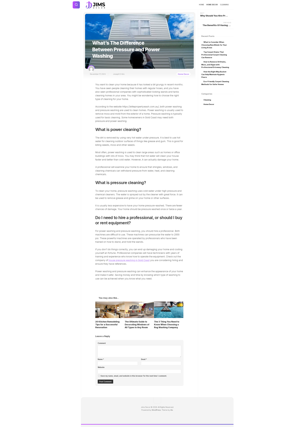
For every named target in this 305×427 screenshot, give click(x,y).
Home (201, 5)
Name (101, 359)
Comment (102, 343)
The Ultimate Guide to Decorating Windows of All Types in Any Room (137, 325)
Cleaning (224, 5)
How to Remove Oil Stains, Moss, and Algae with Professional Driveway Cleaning (215, 64)
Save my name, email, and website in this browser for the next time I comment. (134, 376)
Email (144, 359)
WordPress (156, 410)
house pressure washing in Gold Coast (129, 260)
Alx (171, 410)
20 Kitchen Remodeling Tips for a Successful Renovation (107, 325)
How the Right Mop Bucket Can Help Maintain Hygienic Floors (213, 74)
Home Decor (212, 5)
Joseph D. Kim (119, 74)
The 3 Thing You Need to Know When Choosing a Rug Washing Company (166, 325)
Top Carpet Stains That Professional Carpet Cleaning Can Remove (214, 54)
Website (101, 367)
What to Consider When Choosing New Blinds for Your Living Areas (214, 45)
